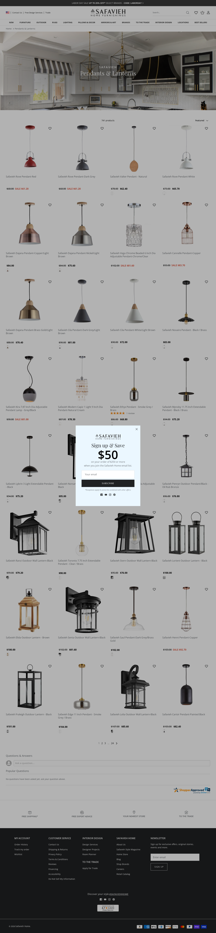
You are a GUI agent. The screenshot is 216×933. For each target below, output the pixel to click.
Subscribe (108, 483)
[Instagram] (110, 495)
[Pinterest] (114, 495)
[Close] (136, 429)
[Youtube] (106, 495)
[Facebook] (102, 495)
